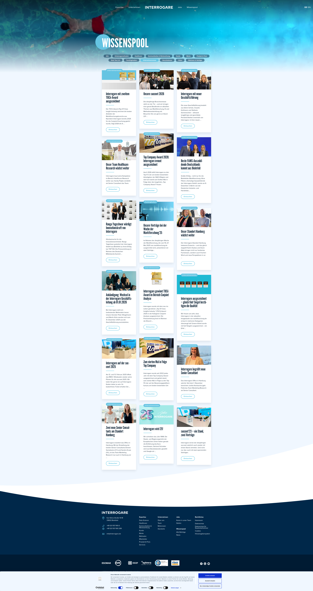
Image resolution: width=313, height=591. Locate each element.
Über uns (161, 520)
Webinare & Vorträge (195, 60)
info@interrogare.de (114, 534)
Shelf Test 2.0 (115, 60)
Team (160, 523)
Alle (107, 56)
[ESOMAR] (106, 563)
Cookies (198, 531)
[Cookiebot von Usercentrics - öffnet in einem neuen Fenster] (100, 588)
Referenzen (162, 526)
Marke (188, 56)
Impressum (199, 520)
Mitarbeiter (143, 539)
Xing (201, 564)
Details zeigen (175, 588)
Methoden (142, 536)
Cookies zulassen (210, 575)
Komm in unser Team (183, 520)
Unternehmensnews (149, 60)
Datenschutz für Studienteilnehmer (201, 527)
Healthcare (138, 56)
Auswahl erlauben (210, 581)
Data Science (144, 520)
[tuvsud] (161, 563)
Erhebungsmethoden (122, 56)
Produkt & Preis (202, 56)
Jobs (178, 517)
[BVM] (118, 563)
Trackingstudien (131, 60)
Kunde (178, 56)
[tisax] (175, 563)
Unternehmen (163, 517)
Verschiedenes (167, 60)
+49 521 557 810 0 (113, 526)
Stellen (178, 523)
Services (142, 545)
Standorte (161, 529)
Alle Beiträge (181, 532)
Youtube (208, 564)
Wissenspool (181, 529)
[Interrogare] (115, 512)
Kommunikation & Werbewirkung (159, 56)
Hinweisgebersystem (202, 534)
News (178, 535)
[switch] (136, 587)
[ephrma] (146, 563)
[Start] (159, 7)
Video (180, 60)
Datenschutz (199, 523)
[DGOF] (133, 563)
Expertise (142, 517)
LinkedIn (205, 564)
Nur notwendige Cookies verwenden (210, 586)
